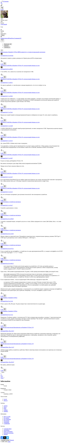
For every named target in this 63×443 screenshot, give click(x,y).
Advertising (6, 430)
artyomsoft (3, 55)
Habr (9, 441)
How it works (7, 416)
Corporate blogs (7, 428)
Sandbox (6, 411)
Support (12, 440)
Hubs (5, 408)
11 (1, 376)
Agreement (6, 422)
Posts (10, 38)
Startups (6, 434)
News (12, 38)
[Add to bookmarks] (4, 63)
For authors (6, 418)
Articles (6, 38)
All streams (6, 1)
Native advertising (8, 431)
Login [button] (2, 9)
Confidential (7, 423)
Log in (5, 399)
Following (7, 47)
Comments (17, 38)
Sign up (5, 400)
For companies (7, 419)
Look (2, 64)
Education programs (8, 433)
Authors (6, 410)
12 (2, 376)
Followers (6, 45)
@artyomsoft (4, 24)
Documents (6, 420)
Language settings (5, 440)
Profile (2, 38)
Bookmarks (7, 44)
